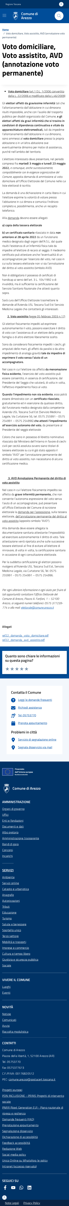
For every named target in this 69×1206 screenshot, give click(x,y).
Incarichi (7, 856)
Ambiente (8, 877)
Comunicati (9, 1020)
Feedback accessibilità (16, 1143)
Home (5, 29)
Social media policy (14, 1154)
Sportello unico (11, 930)
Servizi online (10, 883)
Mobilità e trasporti (14, 942)
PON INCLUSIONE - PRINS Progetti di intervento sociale (33, 1099)
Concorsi (7, 850)
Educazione (9, 912)
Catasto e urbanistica (15, 889)
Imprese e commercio (15, 948)
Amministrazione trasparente (20, 838)
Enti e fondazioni (12, 820)
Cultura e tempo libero (16, 953)
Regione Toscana (13, 4)
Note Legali (12, 1203)
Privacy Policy (31, 1203)
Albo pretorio (10, 832)
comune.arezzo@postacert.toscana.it (32, 1079)
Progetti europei (12, 1090)
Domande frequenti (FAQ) (18, 1119)
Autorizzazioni (11, 900)
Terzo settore (10, 936)
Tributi (6, 906)
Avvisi (6, 1025)
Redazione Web (12, 1148)
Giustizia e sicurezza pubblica (20, 959)
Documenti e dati (13, 826)
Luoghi (6, 987)
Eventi (6, 992)
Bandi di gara (10, 844)
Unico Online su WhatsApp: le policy (25, 1160)
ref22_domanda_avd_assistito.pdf (23, 640)
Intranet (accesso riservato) (19, 1166)
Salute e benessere (14, 924)
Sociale (6, 965)
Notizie (6, 1014)
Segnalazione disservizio (17, 1131)
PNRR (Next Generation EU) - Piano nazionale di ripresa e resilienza (32, 1110)
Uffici (5, 814)
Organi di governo (13, 809)
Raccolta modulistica (15, 1031)
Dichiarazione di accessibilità (20, 1137)
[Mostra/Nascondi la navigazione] (4, 15)
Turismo (7, 918)
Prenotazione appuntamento (20, 1125)
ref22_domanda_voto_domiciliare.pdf (25, 635)
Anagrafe (8, 895)
